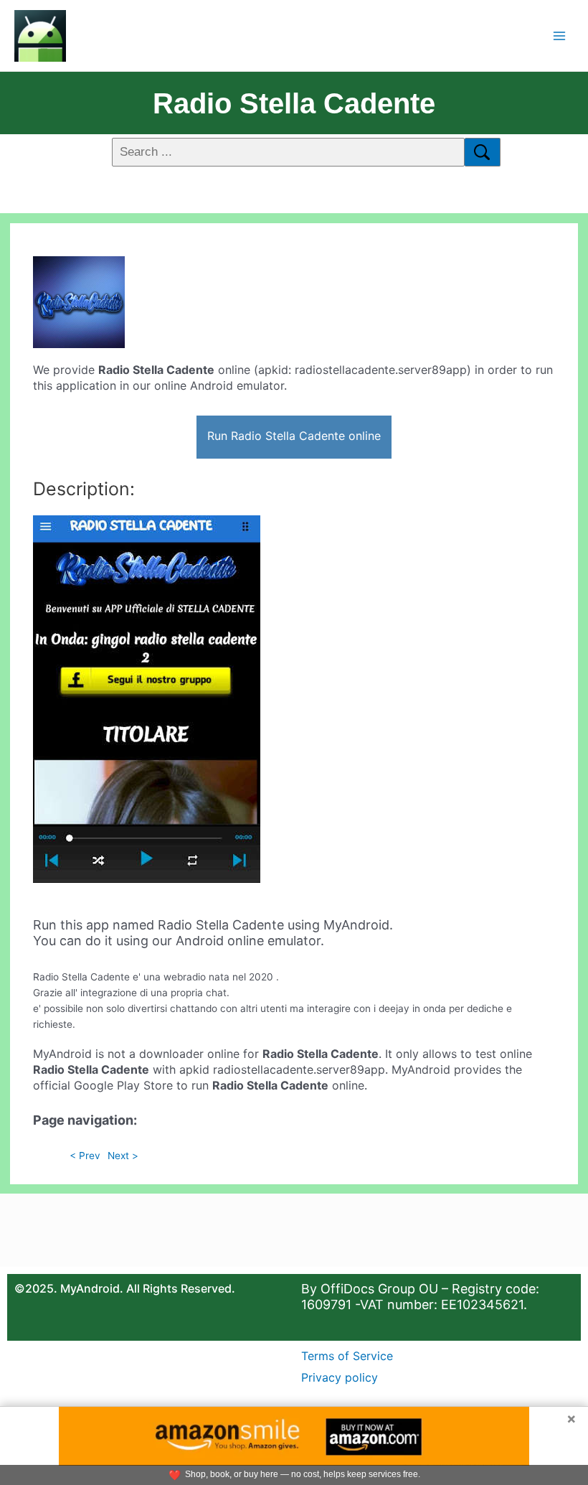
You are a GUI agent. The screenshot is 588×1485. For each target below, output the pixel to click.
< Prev (85, 1155)
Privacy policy (339, 1377)
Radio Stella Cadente (294, 103)
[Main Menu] (559, 35)
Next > (123, 1155)
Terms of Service (347, 1356)
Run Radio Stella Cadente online (294, 435)
